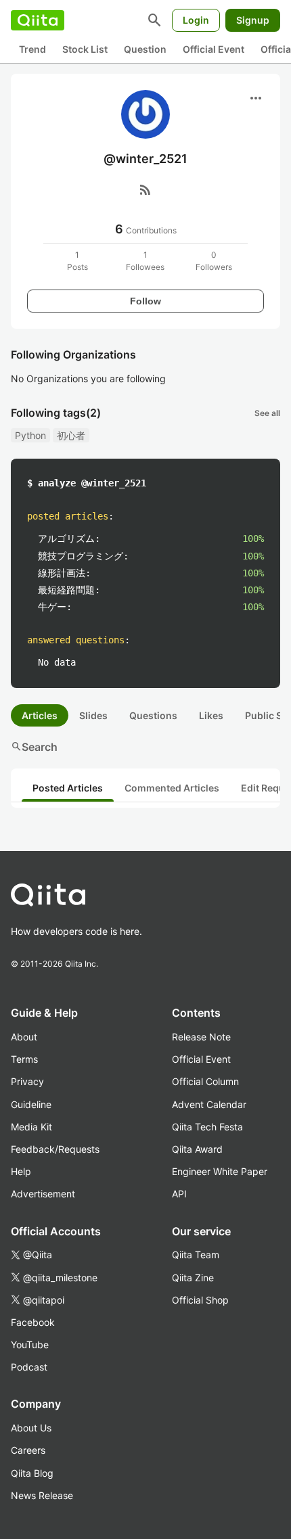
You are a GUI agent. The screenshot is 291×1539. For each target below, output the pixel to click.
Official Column (205, 1081)
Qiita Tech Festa (207, 1126)
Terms (24, 1059)
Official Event (213, 49)
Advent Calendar (209, 1104)
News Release (42, 1495)
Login (196, 20)
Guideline (31, 1104)
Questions (153, 715)
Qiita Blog (32, 1473)
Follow (145, 301)
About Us (31, 1427)
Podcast (29, 1367)
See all (267, 413)
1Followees (145, 261)
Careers (28, 1450)
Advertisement (43, 1193)
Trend (32, 49)
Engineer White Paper (219, 1171)
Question (145, 49)
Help (21, 1171)
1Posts (77, 261)
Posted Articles (67, 788)
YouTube (30, 1344)
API (179, 1193)
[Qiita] (37, 20)
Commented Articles (172, 788)
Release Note (201, 1036)
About (24, 1036)
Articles (40, 715)
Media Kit (31, 1126)
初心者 (71, 435)
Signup (252, 20)
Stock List (85, 49)
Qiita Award (197, 1149)
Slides (93, 715)
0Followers (214, 261)
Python (30, 435)
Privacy (27, 1081)
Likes (211, 715)
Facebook (33, 1322)
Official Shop (200, 1300)
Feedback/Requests (55, 1149)
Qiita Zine (193, 1277)
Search (34, 747)
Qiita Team (195, 1254)
